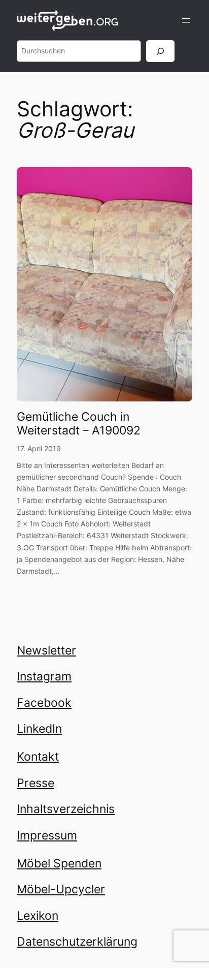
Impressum (47, 835)
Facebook (44, 703)
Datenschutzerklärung (77, 941)
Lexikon (37, 916)
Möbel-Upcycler (61, 889)
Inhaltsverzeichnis (66, 809)
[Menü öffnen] (186, 20)
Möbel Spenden (59, 863)
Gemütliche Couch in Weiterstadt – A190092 (79, 424)
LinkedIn (39, 729)
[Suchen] (160, 51)
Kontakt (38, 757)
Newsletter (46, 650)
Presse (35, 783)
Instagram (44, 676)
